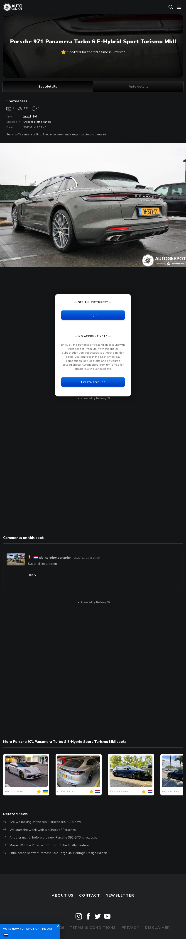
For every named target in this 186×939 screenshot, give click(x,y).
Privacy (131, 927)
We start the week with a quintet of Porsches (43, 830)
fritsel (27, 116)
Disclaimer (157, 927)
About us (63, 895)
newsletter (120, 895)
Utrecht (28, 122)
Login (93, 315)
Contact (89, 895)
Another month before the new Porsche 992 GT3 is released (54, 837)
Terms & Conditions (93, 927)
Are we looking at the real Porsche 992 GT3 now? (46, 822)
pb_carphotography (55, 557)
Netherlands (42, 122)
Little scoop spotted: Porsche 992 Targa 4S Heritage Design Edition (58, 853)
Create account (93, 382)
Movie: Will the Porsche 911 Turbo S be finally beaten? (49, 845)
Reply (32, 575)
